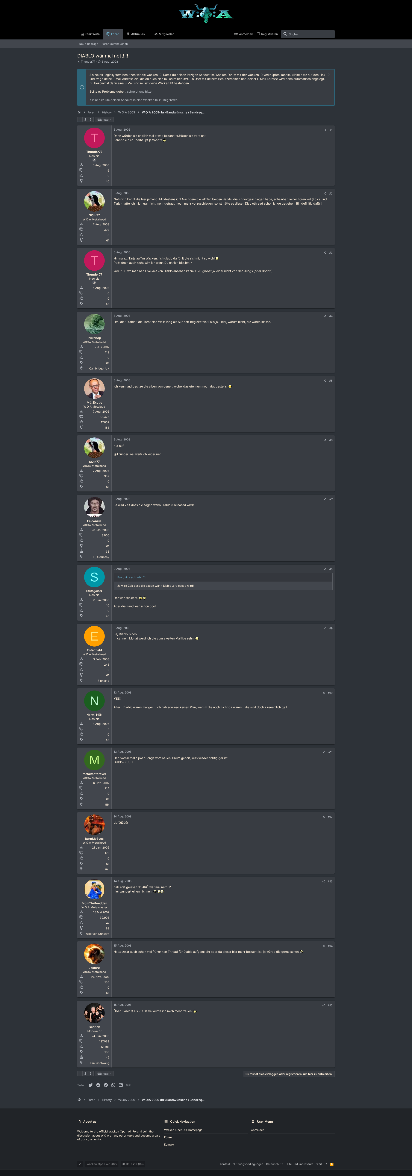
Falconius (94, 521)
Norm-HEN (94, 714)
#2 (331, 193)
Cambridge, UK (99, 368)
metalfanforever (94, 774)
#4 (331, 316)
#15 (330, 1005)
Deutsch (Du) (134, 1164)
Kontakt (169, 1144)
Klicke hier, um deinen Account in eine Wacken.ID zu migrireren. (133, 100)
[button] (148, 34)
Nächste (103, 119)
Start (319, 1164)
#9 (331, 628)
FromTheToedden (94, 903)
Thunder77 (88, 61)
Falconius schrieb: (129, 577)
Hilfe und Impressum (299, 1164)
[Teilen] (325, 130)
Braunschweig (99, 1063)
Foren (168, 1137)
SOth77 (94, 215)
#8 (331, 569)
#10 (330, 693)
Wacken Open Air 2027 (102, 1164)
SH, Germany (100, 557)
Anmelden (258, 1130)
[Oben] (326, 1164)
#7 (331, 499)
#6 (331, 440)
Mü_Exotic (94, 402)
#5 (331, 380)
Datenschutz (274, 1164)
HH (107, 804)
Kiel (107, 869)
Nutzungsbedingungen (248, 1164)
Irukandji (94, 338)
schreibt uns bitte (139, 91)
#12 (330, 817)
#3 (331, 252)
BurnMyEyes (94, 838)
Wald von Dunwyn (97, 933)
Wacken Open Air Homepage (183, 1130)
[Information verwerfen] (328, 75)
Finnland (103, 680)
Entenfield (94, 650)
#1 (331, 130)
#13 (330, 881)
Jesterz (94, 967)
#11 (330, 752)
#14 (330, 946)
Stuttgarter (94, 591)
